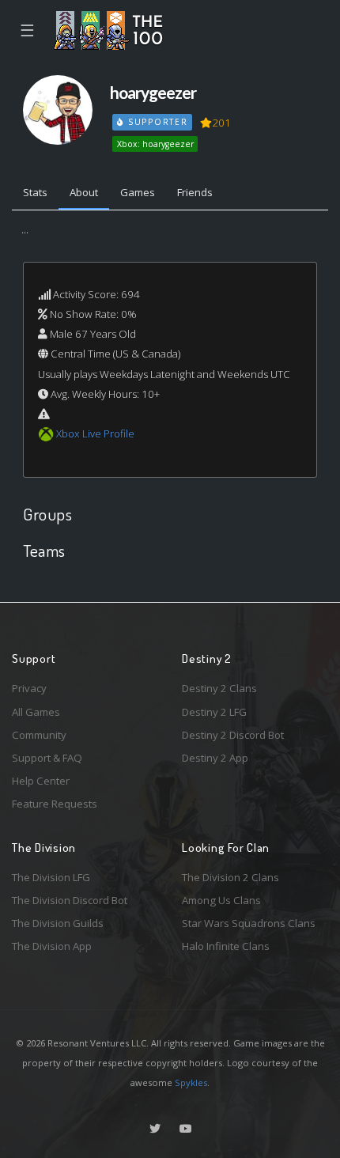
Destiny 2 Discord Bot (233, 735)
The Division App (52, 946)
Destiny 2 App (215, 758)
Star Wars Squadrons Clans (248, 923)
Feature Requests (54, 804)
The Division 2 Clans (230, 877)
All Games (36, 712)
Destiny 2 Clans (219, 688)
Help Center (41, 781)
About (84, 192)
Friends (195, 192)
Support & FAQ (47, 758)
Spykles (191, 1082)
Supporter (155, 121)
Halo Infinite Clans (226, 946)
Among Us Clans (221, 900)
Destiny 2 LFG (214, 712)
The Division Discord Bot (69, 900)
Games (137, 192)
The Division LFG (51, 877)
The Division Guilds (58, 923)
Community (39, 735)
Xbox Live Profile (95, 433)
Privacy (29, 688)
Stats (35, 192)
